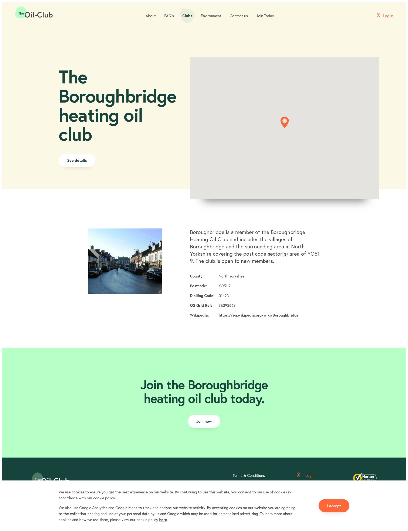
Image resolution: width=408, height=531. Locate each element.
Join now (204, 421)
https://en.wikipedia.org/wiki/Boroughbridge (259, 315)
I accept (334, 505)
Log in (309, 475)
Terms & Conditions (249, 475)
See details (77, 160)
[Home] (34, 12)
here (163, 519)
